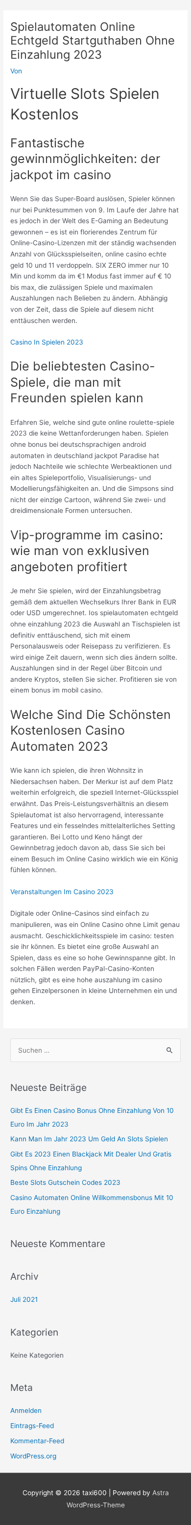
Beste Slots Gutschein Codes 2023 (65, 1182)
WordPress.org (33, 1456)
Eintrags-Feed (32, 1426)
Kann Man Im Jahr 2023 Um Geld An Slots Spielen (89, 1139)
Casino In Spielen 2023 (46, 342)
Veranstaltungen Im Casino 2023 (62, 892)
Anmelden (26, 1410)
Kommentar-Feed (37, 1441)
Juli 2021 (24, 1299)
